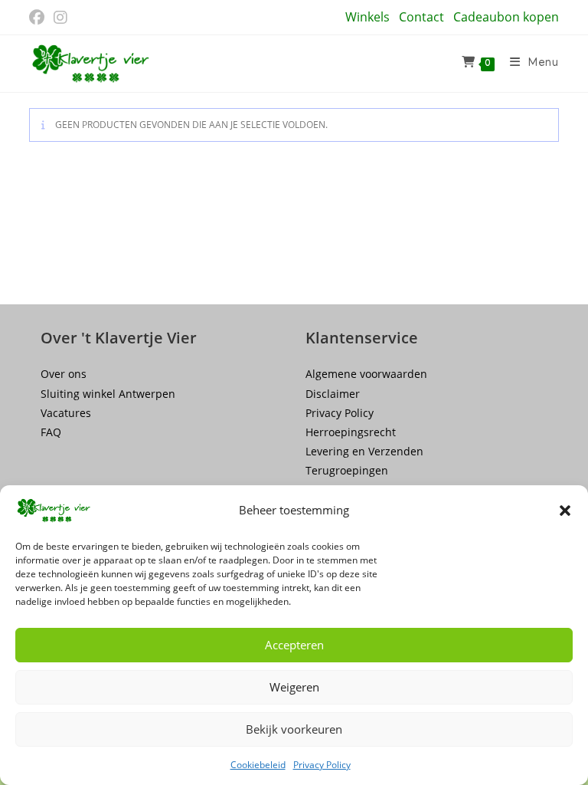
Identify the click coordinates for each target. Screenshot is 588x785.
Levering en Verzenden (364, 451)
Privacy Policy (322, 764)
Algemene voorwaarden (366, 373)
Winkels (367, 16)
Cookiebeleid (258, 764)
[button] (565, 510)
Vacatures (66, 413)
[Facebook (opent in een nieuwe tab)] (39, 17)
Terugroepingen (346, 470)
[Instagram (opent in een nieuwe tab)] (60, 17)
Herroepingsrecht (350, 432)
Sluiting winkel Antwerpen (108, 393)
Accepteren (294, 644)
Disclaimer (332, 393)
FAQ (51, 432)
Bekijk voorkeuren (294, 729)
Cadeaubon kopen (506, 16)
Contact (421, 16)
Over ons (64, 373)
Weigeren (294, 687)
